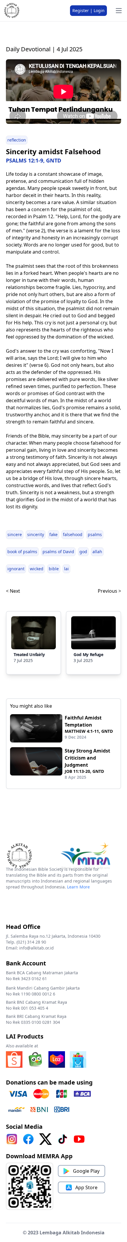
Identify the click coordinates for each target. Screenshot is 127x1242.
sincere (14, 534)
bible (54, 568)
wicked (36, 568)
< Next (13, 591)
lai (66, 568)
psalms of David (58, 551)
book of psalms (22, 551)
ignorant (16, 568)
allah (97, 551)
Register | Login (88, 10)
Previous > (109, 591)
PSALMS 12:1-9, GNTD (33, 160)
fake (53, 534)
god (83, 551)
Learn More (78, 887)
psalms (95, 534)
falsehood (72, 534)
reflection (16, 140)
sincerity (35, 534)
